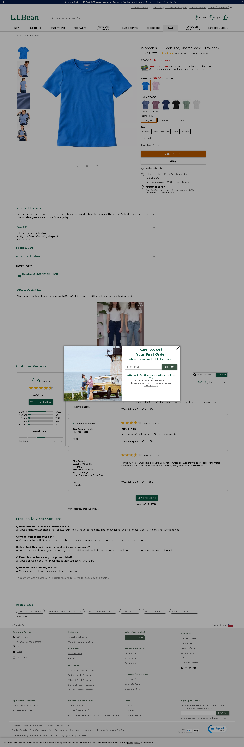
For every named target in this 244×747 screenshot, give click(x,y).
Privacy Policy (151, 385)
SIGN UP (170, 367)
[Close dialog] (177, 348)
